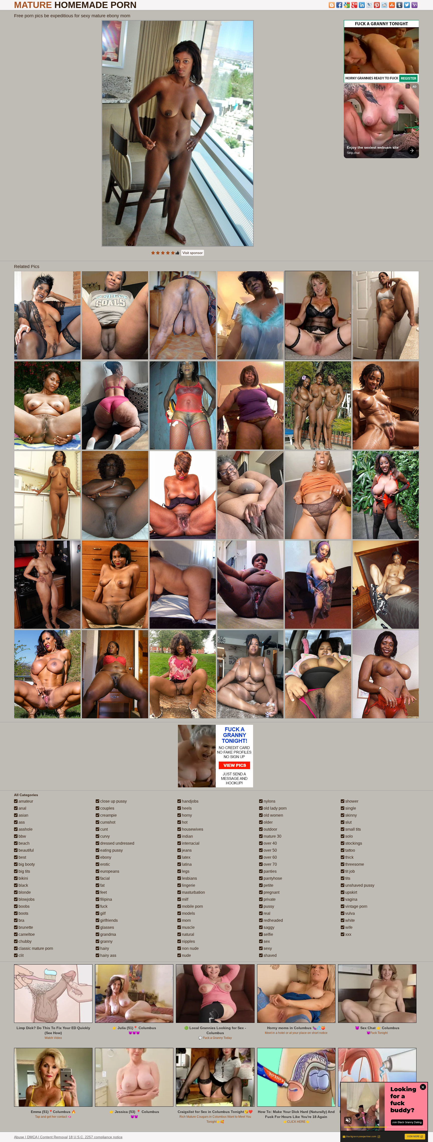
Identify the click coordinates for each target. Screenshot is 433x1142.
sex (266, 941)
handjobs (189, 801)
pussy (268, 906)
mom (186, 920)
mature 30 (272, 836)
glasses (106, 927)
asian (23, 815)
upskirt (350, 892)
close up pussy (113, 801)
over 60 (270, 857)
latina (186, 864)
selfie (268, 934)
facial (104, 878)
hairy (104, 948)
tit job (349, 871)
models (188, 913)
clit (21, 955)
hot (184, 822)
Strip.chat (353, 153)
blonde (24, 892)
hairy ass (107, 955)
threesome (354, 864)
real (266, 913)
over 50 (270, 850)
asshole (25, 829)
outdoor (270, 829)
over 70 (270, 864)
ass (21, 822)
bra (21, 920)
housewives (192, 829)
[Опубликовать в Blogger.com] (332, 5)
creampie (108, 815)
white (349, 920)
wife (348, 927)
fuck (103, 906)
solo (348, 836)
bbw (22, 836)
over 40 (270, 843)
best (22, 857)
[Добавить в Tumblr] (399, 5)
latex (185, 857)
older (268, 822)
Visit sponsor (192, 253)
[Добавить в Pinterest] (377, 5)
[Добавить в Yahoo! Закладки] (414, 5)
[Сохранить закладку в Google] (347, 5)
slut (348, 822)
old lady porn (275, 808)
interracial (190, 843)
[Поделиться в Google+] (354, 5)
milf (184, 899)
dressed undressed (116, 843)
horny (186, 815)
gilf (102, 913)
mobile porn (192, 906)
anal (22, 808)
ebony (105, 857)
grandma (107, 934)
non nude (190, 948)
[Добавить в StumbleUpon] (392, 5)
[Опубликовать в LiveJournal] (369, 5)
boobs (24, 906)
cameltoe (26, 934)
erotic (104, 864)
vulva (349, 913)
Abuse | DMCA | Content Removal (41, 1137)
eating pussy (111, 850)
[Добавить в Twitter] (407, 5)
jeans (186, 850)
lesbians (189, 878)
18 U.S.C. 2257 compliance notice (96, 1137)
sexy (267, 948)
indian (187, 836)
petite (268, 885)
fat (101, 885)
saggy (268, 927)
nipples (188, 941)
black (23, 885)
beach (24, 843)
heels (186, 808)
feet (103, 892)
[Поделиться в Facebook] (339, 5)
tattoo (349, 850)
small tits (352, 829)
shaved (270, 955)
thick (349, 857)
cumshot (107, 822)
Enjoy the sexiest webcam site (373, 147)
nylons (269, 801)
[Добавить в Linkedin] (362, 5)
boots (23, 913)
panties (270, 871)
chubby (25, 941)
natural (187, 934)
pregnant (271, 892)
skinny (350, 815)
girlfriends (108, 920)
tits (347, 878)
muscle (188, 927)
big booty (26, 864)
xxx (347, 934)
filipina (105, 899)
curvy (104, 836)
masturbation (193, 892)
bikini (23, 878)
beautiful (26, 850)
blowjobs (26, 899)
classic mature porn (35, 948)
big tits (24, 871)
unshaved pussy (359, 885)
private (269, 899)
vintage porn (355, 906)
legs (185, 871)
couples (106, 808)
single (350, 808)
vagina (350, 899)
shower (351, 801)
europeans (109, 871)
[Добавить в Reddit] (384, 5)
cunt (103, 829)
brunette (25, 927)
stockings (353, 843)
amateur (25, 801)
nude (186, 955)
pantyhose (272, 878)
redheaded (273, 920)
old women (273, 815)
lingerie (188, 885)
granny (106, 941)
